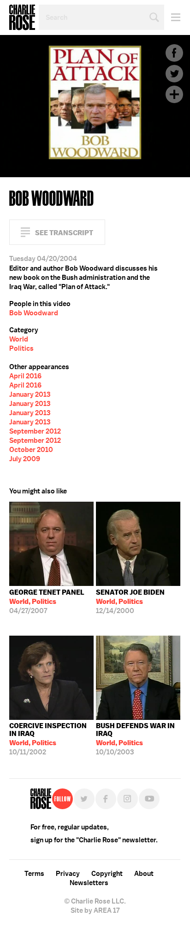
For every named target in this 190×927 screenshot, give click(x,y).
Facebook (174, 53)
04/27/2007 (46, 601)
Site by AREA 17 (95, 910)
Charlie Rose (22, 17)
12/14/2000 (130, 601)
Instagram (127, 798)
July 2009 (24, 459)
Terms (34, 873)
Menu (172, 17)
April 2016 (25, 376)
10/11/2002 (48, 739)
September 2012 (35, 431)
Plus (174, 94)
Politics (21, 348)
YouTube (149, 798)
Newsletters (89, 882)
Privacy (68, 873)
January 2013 (29, 394)
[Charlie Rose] (40, 798)
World (18, 339)
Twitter (174, 73)
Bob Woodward (33, 313)
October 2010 (31, 449)
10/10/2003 (135, 739)
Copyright (107, 873)
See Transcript (64, 232)
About (144, 873)
